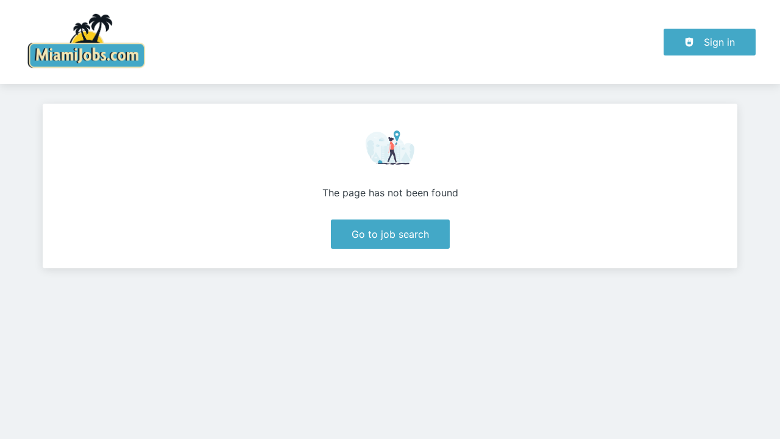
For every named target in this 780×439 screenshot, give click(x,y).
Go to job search (390, 234)
